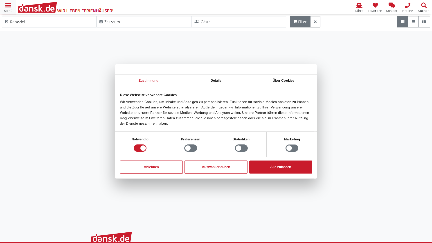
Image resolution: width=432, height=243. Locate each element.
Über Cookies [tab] (283, 80)
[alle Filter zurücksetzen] (315, 21)
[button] (8, 7)
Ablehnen (151, 167)
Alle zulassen (280, 167)
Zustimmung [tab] (149, 80)
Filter (302, 21)
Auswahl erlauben (216, 167)
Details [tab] (216, 80)
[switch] (190, 148)
